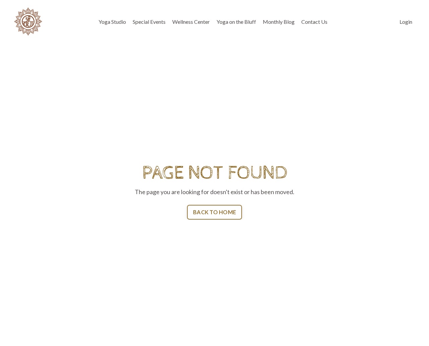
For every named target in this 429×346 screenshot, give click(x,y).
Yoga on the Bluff (236, 21)
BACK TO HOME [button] (214, 212)
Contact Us (314, 21)
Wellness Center (191, 21)
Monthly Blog (279, 21)
